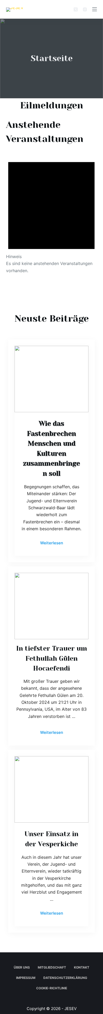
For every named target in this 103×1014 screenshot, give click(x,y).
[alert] (51, 212)
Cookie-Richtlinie (51, 988)
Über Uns (22, 967)
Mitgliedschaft (52, 967)
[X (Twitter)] (76, 9)
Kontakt (81, 967)
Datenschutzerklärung (65, 978)
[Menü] (94, 9)
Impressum (25, 978)
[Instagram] (85, 9)
